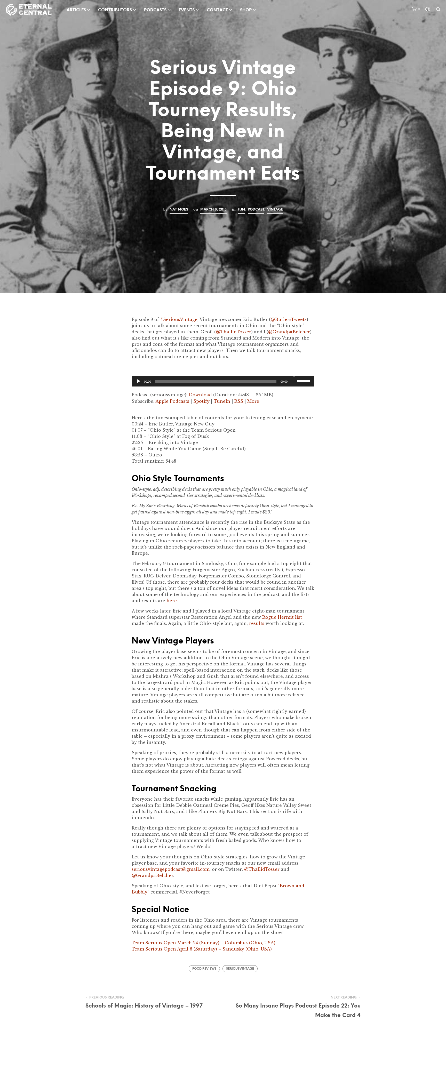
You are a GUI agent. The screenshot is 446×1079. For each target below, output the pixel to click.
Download (200, 394)
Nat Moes (179, 209)
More (253, 401)
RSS (238, 401)
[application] (223, 381)
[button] (416, 9)
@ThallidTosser (233, 331)
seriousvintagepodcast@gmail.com (171, 869)
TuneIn (222, 401)
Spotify (201, 401)
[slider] (304, 380)
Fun (241, 209)
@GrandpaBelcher (289, 331)
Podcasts (155, 10)
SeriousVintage (240, 968)
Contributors (115, 10)
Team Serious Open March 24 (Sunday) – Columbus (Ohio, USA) (203, 942)
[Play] (138, 381)
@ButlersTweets (288, 319)
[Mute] (292, 374)
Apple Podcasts (172, 401)
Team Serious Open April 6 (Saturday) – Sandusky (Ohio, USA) (202, 949)
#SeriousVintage (178, 319)
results (256, 623)
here (171, 600)
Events (187, 10)
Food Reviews (204, 968)
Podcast (256, 209)
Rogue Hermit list (282, 617)
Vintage (275, 209)
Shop (246, 10)
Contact (217, 10)
